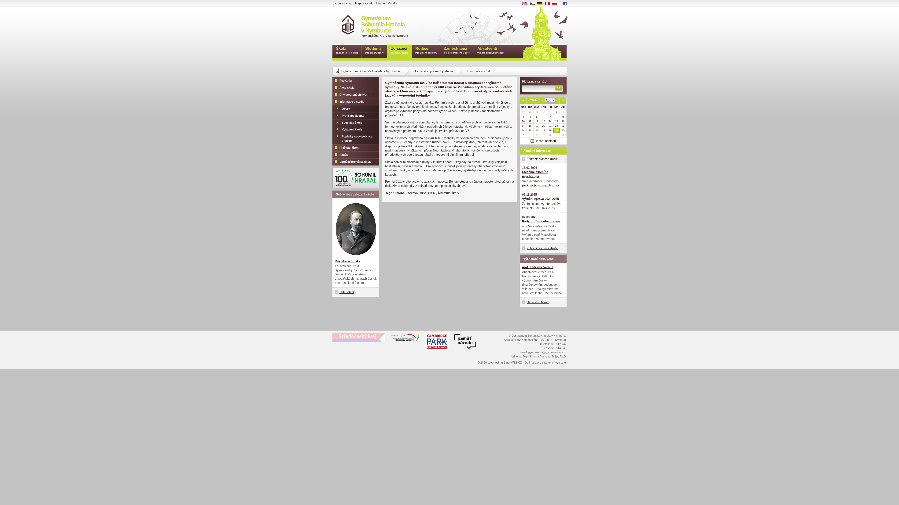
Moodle (392, 3)
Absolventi (490, 50)
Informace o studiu (351, 101)
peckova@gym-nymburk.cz (540, 185)
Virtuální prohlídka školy (355, 161)
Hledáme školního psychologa (535, 174)
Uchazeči (399, 50)
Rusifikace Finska (347, 261)
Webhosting (495, 362)
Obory (346, 108)
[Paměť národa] (437, 342)
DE (542, 4)
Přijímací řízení (349, 147)
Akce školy (346, 87)
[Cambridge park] (465, 342)
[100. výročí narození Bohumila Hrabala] (355, 178)
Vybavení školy (352, 129)
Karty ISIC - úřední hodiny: (541, 221)
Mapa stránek (363, 3)
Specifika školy (352, 122)
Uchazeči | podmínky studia (434, 71)
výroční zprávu (551, 204)
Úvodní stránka (342, 3)
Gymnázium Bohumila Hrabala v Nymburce (370, 71)
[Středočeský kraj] (358, 337)
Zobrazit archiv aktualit (542, 159)
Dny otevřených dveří (353, 94)
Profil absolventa (353, 115)
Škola (347, 50)
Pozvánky (346, 80)
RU (556, 4)
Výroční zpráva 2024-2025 (540, 199)
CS (534, 4)
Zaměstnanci (457, 50)
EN (527, 4)
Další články (347, 292)
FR (549, 4)
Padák (343, 154)
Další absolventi (538, 302)
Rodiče (426, 50)
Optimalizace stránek (538, 362)
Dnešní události (545, 141)
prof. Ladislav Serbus (537, 267)
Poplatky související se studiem (357, 138)
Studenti (374, 50)
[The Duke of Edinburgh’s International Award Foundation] (405, 339)
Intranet (381, 3)
